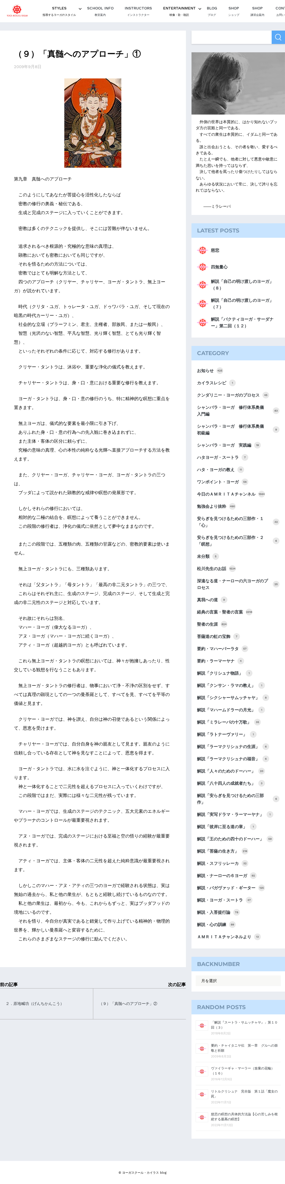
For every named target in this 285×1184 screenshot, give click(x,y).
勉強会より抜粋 (216, 506)
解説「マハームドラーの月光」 (229, 709)
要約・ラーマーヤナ (219, 660)
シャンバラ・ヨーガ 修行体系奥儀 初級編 (237, 429)
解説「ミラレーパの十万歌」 (228, 722)
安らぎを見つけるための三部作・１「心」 (237, 522)
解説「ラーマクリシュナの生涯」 (232, 746)
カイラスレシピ (215, 382)
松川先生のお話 (216, 568)
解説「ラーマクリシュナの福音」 (232, 758)
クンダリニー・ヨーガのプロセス (232, 395)
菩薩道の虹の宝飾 (217, 636)
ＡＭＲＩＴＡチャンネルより (228, 936)
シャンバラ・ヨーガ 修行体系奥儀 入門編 (237, 411)
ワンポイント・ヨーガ (222, 481)
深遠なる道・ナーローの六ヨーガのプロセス (237, 584)
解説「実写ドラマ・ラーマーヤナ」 (234, 814)
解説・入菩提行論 (217, 912)
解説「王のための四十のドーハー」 (234, 838)
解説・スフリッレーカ (222, 863)
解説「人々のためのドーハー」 (230, 771)
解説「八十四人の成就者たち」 (229, 783)
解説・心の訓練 (215, 924)
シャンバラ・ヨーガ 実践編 (228, 445)
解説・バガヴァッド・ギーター (230, 887)
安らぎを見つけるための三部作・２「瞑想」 (237, 541)
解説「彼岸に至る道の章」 (225, 826)
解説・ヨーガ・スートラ (224, 900)
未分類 (207, 556)
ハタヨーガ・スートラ (221, 457)
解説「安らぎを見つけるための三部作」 (237, 799)
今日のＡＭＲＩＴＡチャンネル (231, 494)
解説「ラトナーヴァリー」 (225, 734)
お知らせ (209, 370)
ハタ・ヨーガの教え (219, 469)
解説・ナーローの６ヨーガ (226, 875)
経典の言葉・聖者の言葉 (224, 612)
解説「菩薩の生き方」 (222, 851)
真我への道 (211, 599)
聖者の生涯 (212, 624)
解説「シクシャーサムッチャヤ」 (232, 697)
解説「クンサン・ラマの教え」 (229, 685)
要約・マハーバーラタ (222, 648)
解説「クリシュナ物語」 (223, 673)
